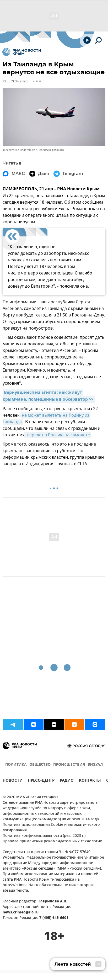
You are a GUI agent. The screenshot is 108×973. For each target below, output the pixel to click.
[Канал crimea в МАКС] (95, 724)
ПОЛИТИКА (16, 765)
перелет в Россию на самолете (58, 435)
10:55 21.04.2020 (15, 81)
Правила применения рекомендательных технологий (52, 841)
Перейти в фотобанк (50, 150)
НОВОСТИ (13, 781)
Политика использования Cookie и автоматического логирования (51, 827)
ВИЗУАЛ (95, 765)
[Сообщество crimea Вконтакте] (34, 724)
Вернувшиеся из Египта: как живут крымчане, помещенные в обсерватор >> (48, 396)
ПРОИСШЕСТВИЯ (69, 765)
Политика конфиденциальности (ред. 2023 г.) (44, 836)
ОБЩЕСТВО (40, 765)
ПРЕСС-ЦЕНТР (41, 781)
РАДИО (67, 781)
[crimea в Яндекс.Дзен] (54, 724)
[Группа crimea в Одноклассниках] (74, 724)
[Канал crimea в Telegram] (13, 724)
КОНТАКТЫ (90, 781)
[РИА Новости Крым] (21, 52)
